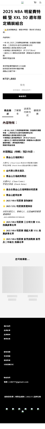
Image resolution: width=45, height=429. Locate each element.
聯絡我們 (22, 96)
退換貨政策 (9, 396)
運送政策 (7, 360)
